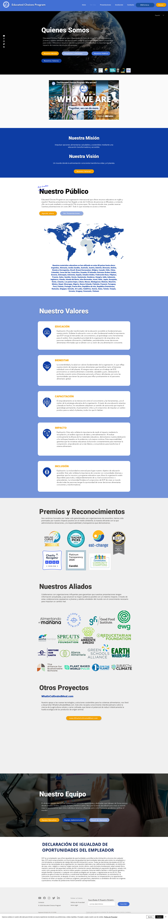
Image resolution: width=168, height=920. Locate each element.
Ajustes (150, 917)
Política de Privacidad (110, 917)
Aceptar (159, 917)
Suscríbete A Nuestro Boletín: (101, 900)
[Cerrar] (165, 916)
